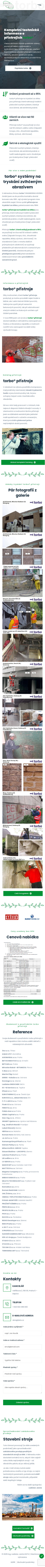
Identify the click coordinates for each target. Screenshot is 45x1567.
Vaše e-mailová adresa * (13, 1340)
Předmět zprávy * (10, 1367)
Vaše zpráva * (9, 1381)
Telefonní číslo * (10, 1354)
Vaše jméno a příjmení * (13, 1327)
